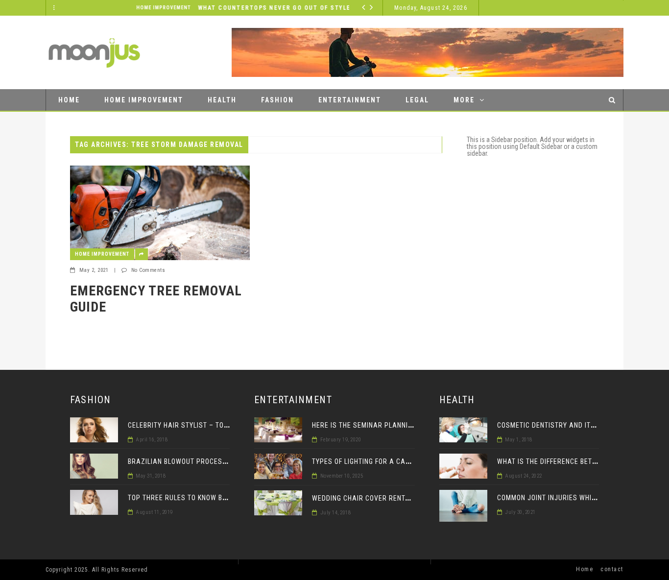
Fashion (277, 100)
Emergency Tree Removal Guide (156, 299)
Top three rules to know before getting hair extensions (229, 498)
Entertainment (349, 100)
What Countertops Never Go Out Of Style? (223, 7)
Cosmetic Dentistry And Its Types (557, 425)
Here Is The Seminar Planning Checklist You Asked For (409, 425)
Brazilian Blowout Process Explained (196, 461)
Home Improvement (111, 7)
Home (69, 100)
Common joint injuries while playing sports (576, 498)
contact (611, 569)
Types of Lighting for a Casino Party (377, 461)
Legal (417, 100)
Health (222, 100)
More (464, 100)
